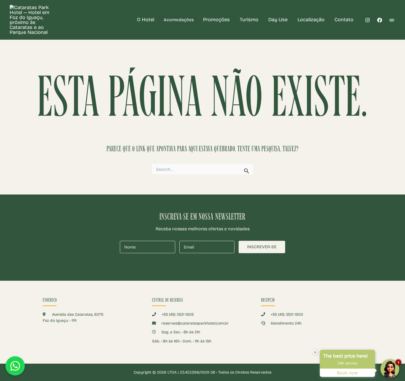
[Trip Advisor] (391, 20)
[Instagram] (367, 20)
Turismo (249, 20)
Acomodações (179, 19)
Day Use (278, 20)
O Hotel (145, 20)
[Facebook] (379, 20)
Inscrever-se (262, 246)
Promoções (216, 20)
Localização (311, 20)
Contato (343, 20)
